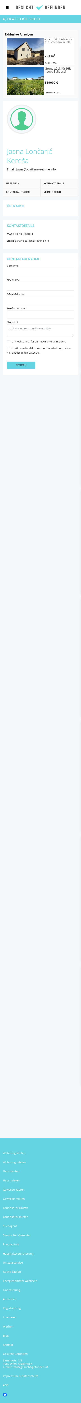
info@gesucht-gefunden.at (30, 1367)
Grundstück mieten (15, 1217)
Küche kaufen (12, 1272)
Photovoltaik (11, 1244)
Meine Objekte (53, 192)
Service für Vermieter (17, 1235)
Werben (8, 1326)
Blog (6, 1335)
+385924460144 (24, 234)
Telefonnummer (16, 308)
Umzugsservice (13, 1262)
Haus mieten (11, 1180)
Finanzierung (11, 1290)
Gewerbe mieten (14, 1199)
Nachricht (12, 322)
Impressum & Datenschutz (20, 1376)
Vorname (12, 265)
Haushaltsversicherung (18, 1253)
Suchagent (10, 1226)
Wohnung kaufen (14, 1153)
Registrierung (12, 1308)
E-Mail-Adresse (15, 294)
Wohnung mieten (14, 1162)
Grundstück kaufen (15, 1208)
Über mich (12, 183)
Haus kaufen (11, 1171)
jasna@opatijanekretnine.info (36, 169)
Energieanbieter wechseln (20, 1281)
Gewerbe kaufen (14, 1189)
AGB (5, 1385)
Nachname (13, 280)
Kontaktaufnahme (18, 192)
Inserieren (10, 1317)
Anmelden (10, 1299)
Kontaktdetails (54, 183)
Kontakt (8, 1345)
